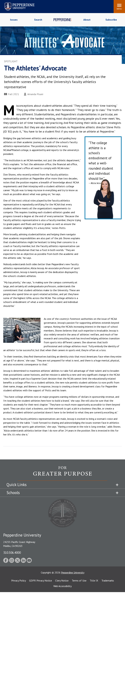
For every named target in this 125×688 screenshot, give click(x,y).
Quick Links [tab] (17, 484)
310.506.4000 (12, 552)
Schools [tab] (13, 492)
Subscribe (111, 19)
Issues (14, 19)
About (86, 19)
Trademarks (107, 580)
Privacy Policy (18, 580)
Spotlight (11, 61)
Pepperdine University (15, 3)
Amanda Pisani (35, 94)
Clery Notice (62, 580)
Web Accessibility (62, 586)
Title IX (94, 580)
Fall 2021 (13, 94)
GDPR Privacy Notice (40, 580)
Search (38, 19)
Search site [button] (66, 4)
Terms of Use (79, 580)
